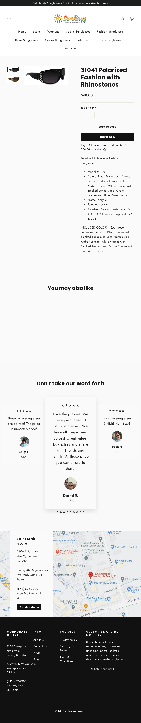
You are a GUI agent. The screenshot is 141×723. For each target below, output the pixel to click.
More (69, 48)
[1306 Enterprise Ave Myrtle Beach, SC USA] (70, 574)
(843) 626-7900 (16, 681)
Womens (53, 31)
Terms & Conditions (66, 659)
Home (22, 31)
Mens (36, 31)
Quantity (89, 108)
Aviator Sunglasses (57, 40)
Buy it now (107, 137)
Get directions (29, 607)
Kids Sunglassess (111, 40)
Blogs (36, 659)
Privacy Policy (68, 640)
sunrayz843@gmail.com (21, 664)
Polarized (83, 40)
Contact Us (40, 646)
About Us (38, 640)
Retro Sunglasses (26, 40)
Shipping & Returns (67, 648)
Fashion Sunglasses (110, 31)
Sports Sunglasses (78, 31)
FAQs (36, 653)
